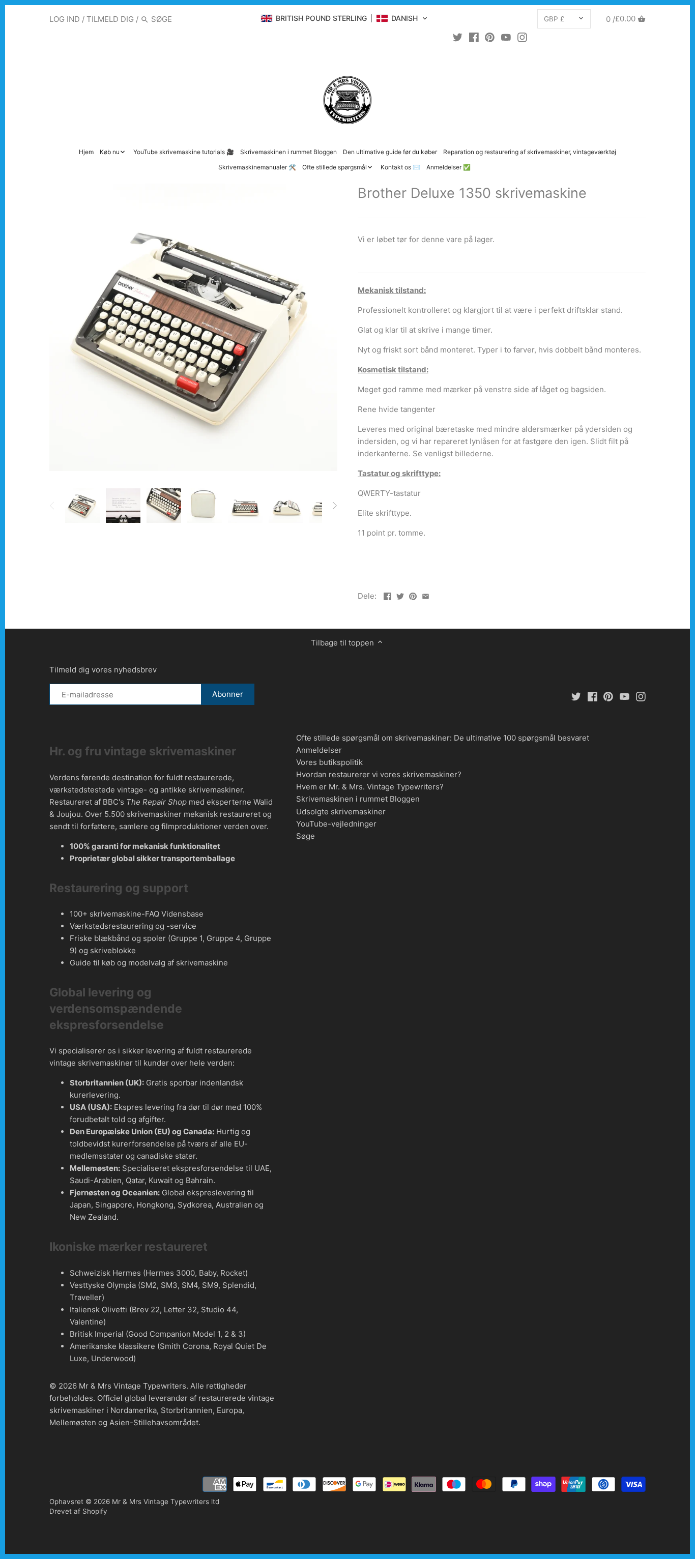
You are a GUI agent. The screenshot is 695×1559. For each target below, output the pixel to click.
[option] (82, 505)
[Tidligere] (52, 505)
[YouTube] (506, 37)
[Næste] (334, 505)
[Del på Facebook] (387, 595)
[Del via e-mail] (425, 595)
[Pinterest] (490, 37)
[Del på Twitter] (400, 595)
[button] (344, 18)
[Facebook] (474, 37)
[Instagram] (522, 37)
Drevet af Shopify (78, 1511)
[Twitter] (457, 37)
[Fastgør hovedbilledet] (413, 595)
